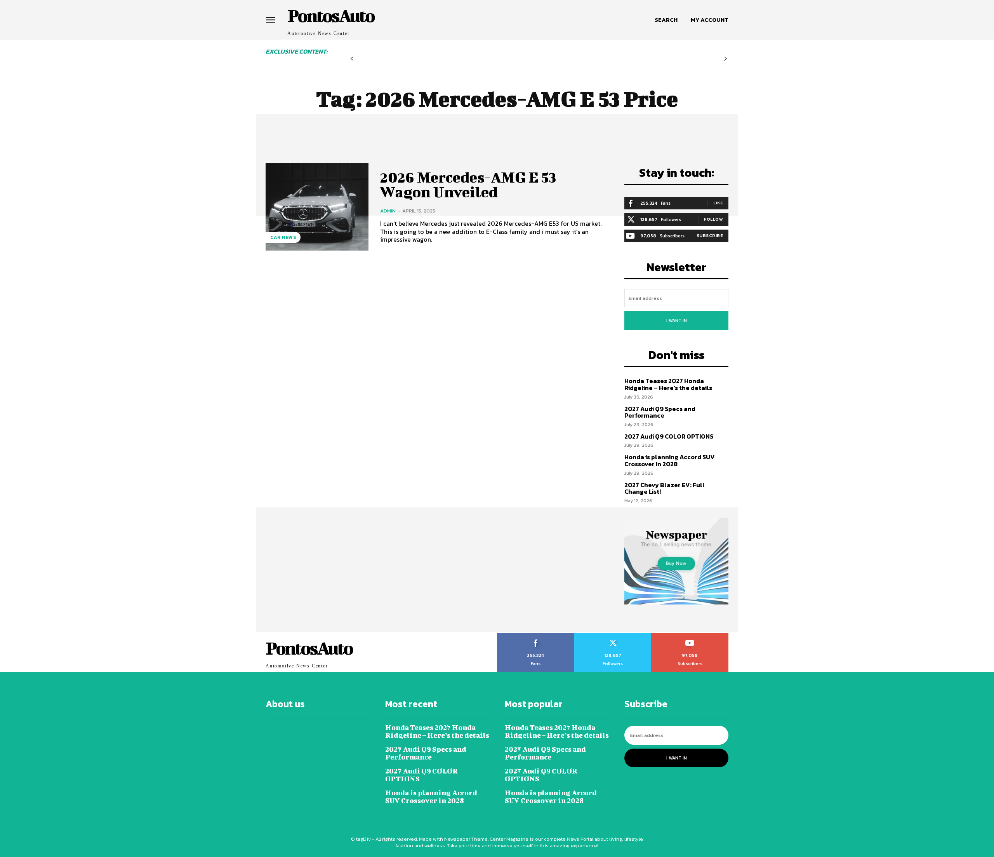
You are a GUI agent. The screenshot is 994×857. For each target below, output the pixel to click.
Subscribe (710, 235)
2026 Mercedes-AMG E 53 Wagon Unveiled (468, 184)
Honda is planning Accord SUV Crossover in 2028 (669, 460)
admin (388, 210)
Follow (713, 219)
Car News (283, 237)
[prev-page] (352, 59)
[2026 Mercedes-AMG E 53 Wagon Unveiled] (317, 207)
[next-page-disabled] (725, 59)
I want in (676, 320)
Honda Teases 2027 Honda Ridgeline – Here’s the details (668, 384)
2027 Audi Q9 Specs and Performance (659, 412)
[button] (666, 19)
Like (718, 203)
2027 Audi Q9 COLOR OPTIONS (668, 436)
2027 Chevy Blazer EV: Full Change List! (664, 488)
